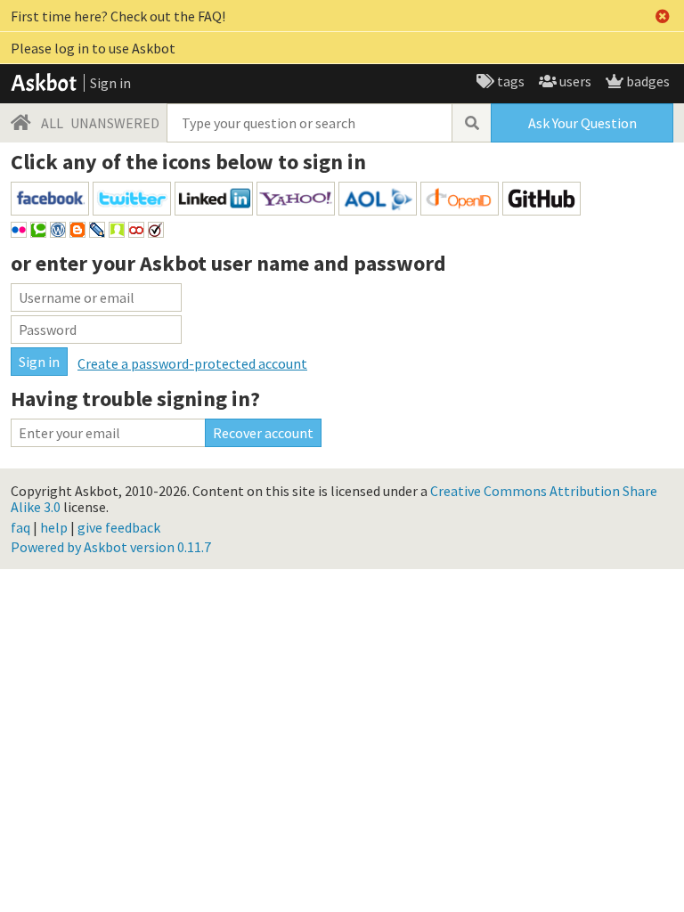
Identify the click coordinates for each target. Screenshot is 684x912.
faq (20, 527)
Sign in (110, 83)
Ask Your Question (582, 123)
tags (509, 81)
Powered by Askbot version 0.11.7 (111, 547)
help (54, 527)
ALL (52, 123)
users (574, 81)
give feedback (118, 527)
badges (646, 81)
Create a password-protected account (192, 363)
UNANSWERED (114, 123)
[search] (471, 122)
